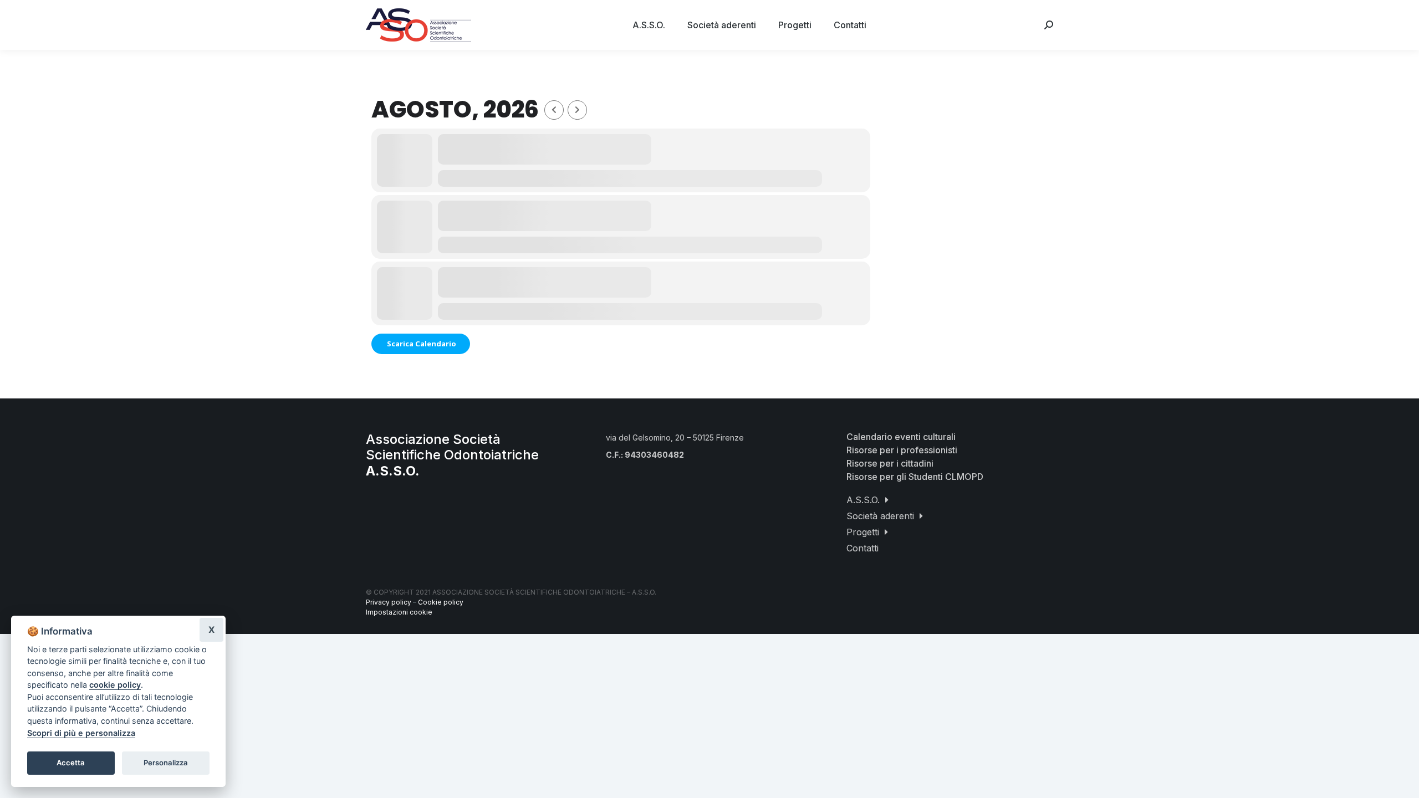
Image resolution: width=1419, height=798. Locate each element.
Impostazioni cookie (399, 612)
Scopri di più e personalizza (81, 733)
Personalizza (166, 762)
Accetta (71, 762)
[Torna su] (1402, 781)
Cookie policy (440, 602)
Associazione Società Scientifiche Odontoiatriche (452, 455)
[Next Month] (577, 110)
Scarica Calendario (420, 344)
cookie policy (115, 684)
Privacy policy (388, 602)
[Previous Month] (554, 110)
